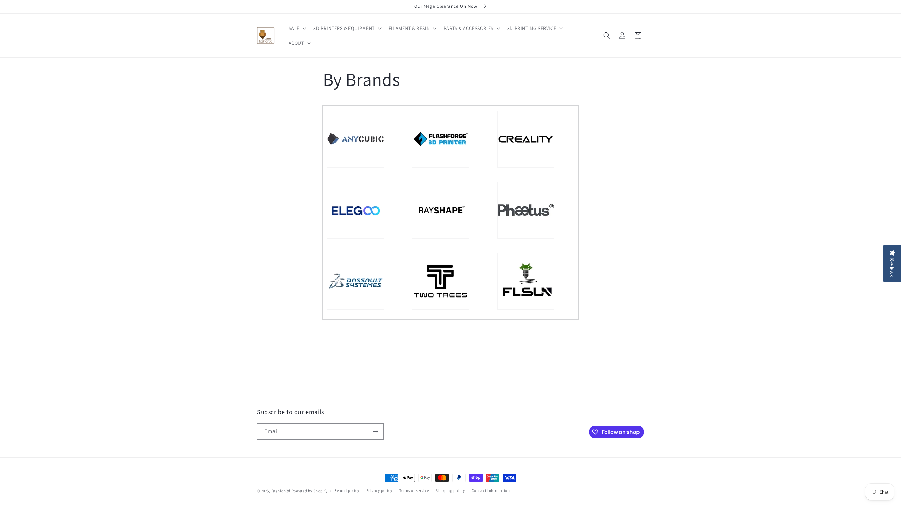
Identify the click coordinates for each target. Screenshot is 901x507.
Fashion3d (280, 490)
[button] (296, 28)
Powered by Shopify (309, 490)
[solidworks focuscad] (355, 309)
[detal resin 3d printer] (440, 238)
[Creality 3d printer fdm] (525, 167)
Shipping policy (450, 490)
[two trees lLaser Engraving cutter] (440, 309)
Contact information (491, 490)
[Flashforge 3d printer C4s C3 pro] (440, 167)
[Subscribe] (375, 431)
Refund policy (346, 490)
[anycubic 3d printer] (355, 167)
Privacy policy (379, 490)
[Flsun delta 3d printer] (525, 309)
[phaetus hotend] (525, 238)
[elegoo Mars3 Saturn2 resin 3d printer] (355, 238)
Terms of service (414, 490)
